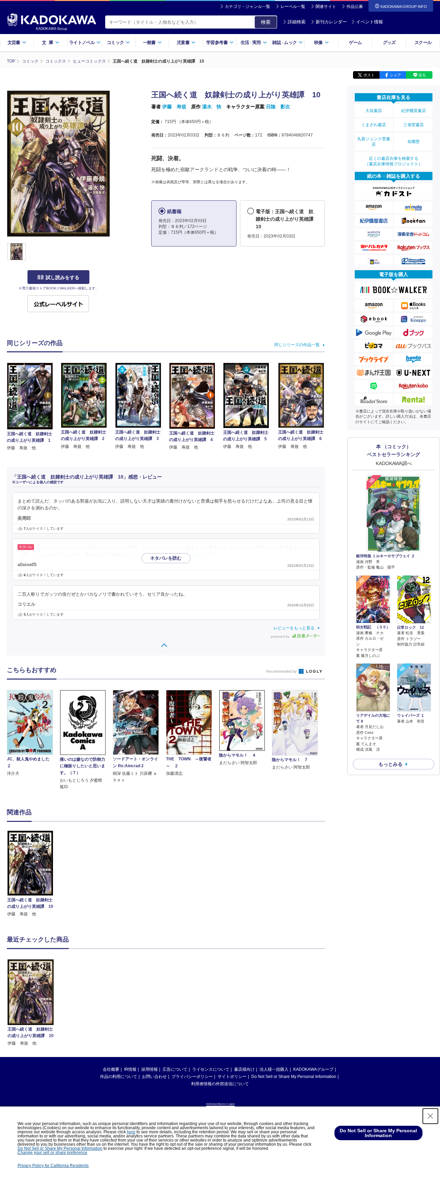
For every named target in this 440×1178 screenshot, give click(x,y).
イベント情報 (369, 21)
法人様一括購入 (274, 1069)
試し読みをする (62, 277)
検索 (266, 22)
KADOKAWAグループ (313, 1069)
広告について (175, 1069)
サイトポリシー (232, 1076)
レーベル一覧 (292, 6)
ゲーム (355, 42)
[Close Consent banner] (430, 1116)
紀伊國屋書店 (413, 110)
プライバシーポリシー (192, 1076)
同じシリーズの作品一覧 (297, 344)
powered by (280, 636)
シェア (395, 75)
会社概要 (111, 1069)
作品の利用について (118, 1076)
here (131, 1132)
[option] (34, 873)
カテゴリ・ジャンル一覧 (247, 6)
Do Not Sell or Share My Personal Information (293, 1077)
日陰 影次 (278, 106)
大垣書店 (373, 110)
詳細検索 (297, 21)
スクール (423, 42)
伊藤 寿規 (174, 106)
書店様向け (244, 1069)
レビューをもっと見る (294, 628)
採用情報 (149, 1069)
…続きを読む (202, 554)
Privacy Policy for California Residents (53, 1165)
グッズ (389, 42)
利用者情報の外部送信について (220, 1083)
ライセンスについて (210, 1069)
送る (422, 75)
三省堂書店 (413, 124)
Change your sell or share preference (52, 1153)
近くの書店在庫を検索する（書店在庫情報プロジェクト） (393, 161)
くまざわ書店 (373, 124)
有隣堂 (413, 141)
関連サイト (326, 6)
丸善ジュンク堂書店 (373, 141)
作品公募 (354, 6)
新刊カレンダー (331, 21)
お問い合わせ (154, 1076)
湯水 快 (211, 106)
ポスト (369, 75)
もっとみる (390, 764)
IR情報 (130, 1069)
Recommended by (282, 671)
